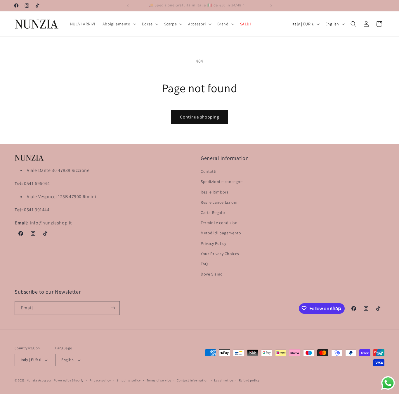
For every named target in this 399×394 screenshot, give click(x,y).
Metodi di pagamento (221, 233)
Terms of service (159, 380)
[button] (118, 24)
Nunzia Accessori (40, 381)
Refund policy (249, 380)
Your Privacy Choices (220, 253)
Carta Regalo (213, 212)
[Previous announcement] (127, 5)
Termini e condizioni (220, 223)
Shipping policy (129, 380)
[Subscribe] (113, 308)
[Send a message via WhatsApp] (388, 383)
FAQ (204, 263)
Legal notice (223, 380)
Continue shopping (199, 117)
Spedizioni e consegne (222, 181)
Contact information (192, 380)
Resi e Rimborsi (215, 192)
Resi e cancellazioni (219, 202)
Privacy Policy (213, 243)
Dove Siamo (212, 274)
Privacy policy (100, 380)
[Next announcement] (271, 5)
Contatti (208, 171)
